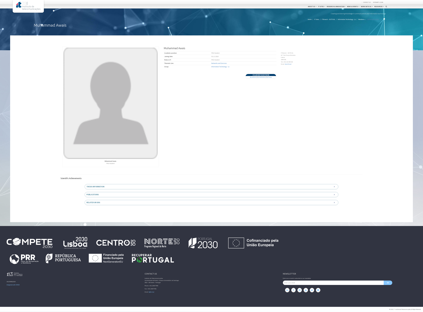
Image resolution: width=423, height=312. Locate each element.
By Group (269, 77)
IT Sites (321, 6)
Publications (92, 194)
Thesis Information (95, 186)
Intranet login (378, 2)
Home (310, 19)
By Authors (253, 77)
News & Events (352, 6)
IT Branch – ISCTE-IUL (328, 19)
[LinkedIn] (287, 290)
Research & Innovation (335, 6)
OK (388, 283)
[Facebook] (293, 290)
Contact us (367, 2)
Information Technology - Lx (347, 19)
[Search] (386, 4)
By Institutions (261, 77)
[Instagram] (299, 290)
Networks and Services (219, 63)
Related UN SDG (93, 202)
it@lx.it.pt (151, 292)
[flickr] (318, 290)
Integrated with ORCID (13, 285)
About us (311, 6)
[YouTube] (306, 290)
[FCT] (15, 274)
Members (361, 19)
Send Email (288, 64)
